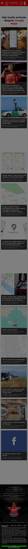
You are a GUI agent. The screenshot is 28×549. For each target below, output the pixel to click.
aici (13, 533)
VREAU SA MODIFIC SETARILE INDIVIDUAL (14, 547)
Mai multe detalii (17, 529)
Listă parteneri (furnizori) (4, 544)
